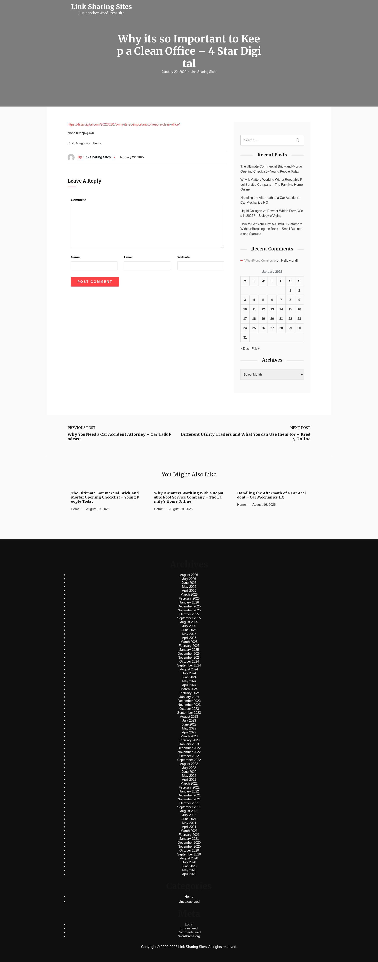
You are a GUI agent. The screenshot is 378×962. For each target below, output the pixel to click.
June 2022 (189, 771)
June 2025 (189, 630)
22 (290, 318)
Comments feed (189, 932)
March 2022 (189, 783)
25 (254, 328)
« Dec (244, 348)
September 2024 (189, 665)
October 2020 (189, 850)
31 (245, 337)
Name (75, 257)
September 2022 (189, 760)
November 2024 (189, 657)
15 (290, 309)
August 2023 (189, 716)
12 (263, 309)
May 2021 (189, 823)
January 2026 (189, 602)
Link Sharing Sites (203, 71)
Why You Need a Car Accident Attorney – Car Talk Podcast (119, 436)
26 (263, 328)
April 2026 (189, 590)
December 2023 (189, 701)
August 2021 (189, 811)
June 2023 (189, 724)
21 (281, 318)
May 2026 (189, 586)
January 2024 (189, 697)
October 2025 (189, 614)
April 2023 (189, 732)
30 (299, 328)
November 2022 (189, 752)
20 (272, 318)
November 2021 (189, 799)
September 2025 (189, 618)
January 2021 (189, 838)
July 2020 (189, 862)
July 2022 (189, 768)
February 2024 (189, 693)
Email (128, 257)
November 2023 (189, 705)
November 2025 (189, 610)
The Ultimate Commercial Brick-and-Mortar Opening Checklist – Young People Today (271, 168)
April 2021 (189, 827)
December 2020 (189, 842)
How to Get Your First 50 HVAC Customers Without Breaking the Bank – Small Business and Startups (271, 229)
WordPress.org (189, 936)
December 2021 (189, 795)
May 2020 (189, 870)
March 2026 (189, 594)
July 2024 (189, 673)
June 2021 (189, 819)
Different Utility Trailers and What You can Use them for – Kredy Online (245, 436)
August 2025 (189, 622)
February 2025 (189, 645)
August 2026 (189, 575)
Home (97, 143)
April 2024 (189, 685)
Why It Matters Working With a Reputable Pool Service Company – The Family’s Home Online (271, 184)
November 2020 (189, 846)
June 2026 (189, 582)
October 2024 (189, 661)
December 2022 (189, 748)
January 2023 (189, 744)
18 (254, 318)
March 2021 (189, 831)
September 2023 (189, 712)
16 (299, 309)
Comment (78, 200)
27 (272, 328)
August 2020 (189, 858)
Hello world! (289, 260)
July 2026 (189, 579)
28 (281, 328)
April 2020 (189, 874)
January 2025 (189, 649)
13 (272, 309)
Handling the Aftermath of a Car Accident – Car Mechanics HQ (270, 200)
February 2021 (189, 834)
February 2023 (189, 740)
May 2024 (189, 681)
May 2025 (189, 634)
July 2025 (189, 626)
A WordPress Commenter (260, 260)
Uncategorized (189, 901)
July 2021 (189, 815)
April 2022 (189, 779)
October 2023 (189, 708)
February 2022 (189, 787)
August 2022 (189, 764)
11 (254, 309)
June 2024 (189, 677)
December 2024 (189, 653)
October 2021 (189, 803)
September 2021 (189, 807)
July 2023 (189, 720)
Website (183, 257)
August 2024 (189, 669)
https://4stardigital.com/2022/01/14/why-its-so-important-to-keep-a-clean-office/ (124, 124)
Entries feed (189, 928)
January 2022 (189, 791)
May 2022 (189, 775)
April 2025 (189, 638)
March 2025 (189, 642)
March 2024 (189, 689)
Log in (189, 924)
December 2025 (189, 606)
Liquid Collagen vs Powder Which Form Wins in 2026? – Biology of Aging (271, 213)
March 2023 (189, 736)
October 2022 (189, 756)
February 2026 (189, 598)
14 (281, 309)
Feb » (256, 348)
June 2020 (189, 866)
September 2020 (189, 854)
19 (263, 318)
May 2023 (189, 728)
